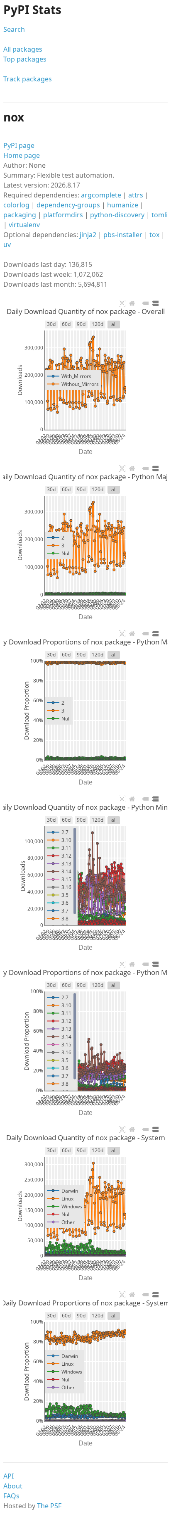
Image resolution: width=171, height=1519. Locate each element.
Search (14, 29)
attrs (135, 195)
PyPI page (18, 145)
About (12, 1485)
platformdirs (63, 214)
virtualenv (24, 224)
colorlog (16, 204)
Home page (21, 155)
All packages (22, 49)
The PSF (49, 1505)
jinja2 (88, 234)
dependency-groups (68, 204)
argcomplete (101, 195)
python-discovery (117, 214)
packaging (19, 214)
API (8, 1476)
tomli (159, 214)
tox (154, 234)
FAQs (11, 1495)
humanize (122, 204)
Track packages (27, 78)
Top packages (24, 59)
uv (7, 244)
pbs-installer (122, 234)
